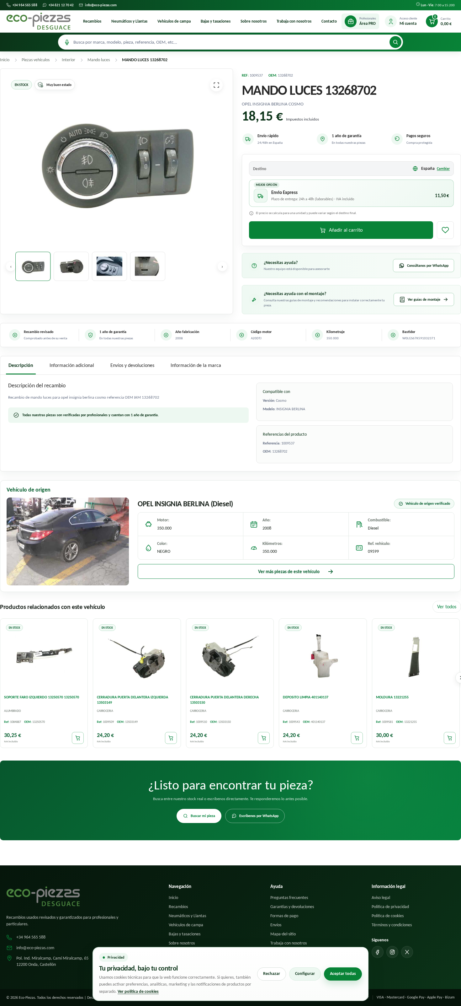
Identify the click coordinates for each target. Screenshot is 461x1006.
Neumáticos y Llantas (129, 21)
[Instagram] (392, 952)
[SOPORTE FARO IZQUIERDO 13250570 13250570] (43, 656)
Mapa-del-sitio (283, 934)
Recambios (92, 21)
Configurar (305, 973)
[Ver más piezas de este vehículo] (68, 541)
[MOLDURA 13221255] (415, 656)
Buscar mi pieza (203, 816)
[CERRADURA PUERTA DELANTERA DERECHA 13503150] (229, 656)
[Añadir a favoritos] (445, 230)
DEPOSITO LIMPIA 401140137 (305, 697)
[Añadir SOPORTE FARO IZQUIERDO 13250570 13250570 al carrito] (78, 738)
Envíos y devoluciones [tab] (132, 365)
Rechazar (271, 973)
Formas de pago (284, 915)
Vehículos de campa (174, 21)
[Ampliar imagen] (216, 85)
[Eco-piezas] (38, 21)
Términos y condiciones (392, 925)
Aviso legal (381, 897)
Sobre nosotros (254, 21)
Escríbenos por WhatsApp (258, 816)
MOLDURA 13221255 (392, 697)
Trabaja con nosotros (294, 21)
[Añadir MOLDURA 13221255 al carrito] (450, 738)
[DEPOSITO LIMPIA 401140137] (322, 656)
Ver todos (446, 607)
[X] (407, 952)
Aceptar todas (343, 973)
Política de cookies (388, 915)
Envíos (275, 925)
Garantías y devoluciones (292, 906)
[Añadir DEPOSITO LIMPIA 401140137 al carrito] (357, 738)
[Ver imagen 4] (147, 266)
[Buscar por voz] (66, 42)
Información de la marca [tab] (196, 365)
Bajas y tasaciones (215, 21)
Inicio (173, 897)
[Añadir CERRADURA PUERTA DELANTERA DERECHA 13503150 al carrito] (264, 738)
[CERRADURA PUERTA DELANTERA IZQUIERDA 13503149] (136, 656)
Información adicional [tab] (72, 365)
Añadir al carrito (346, 230)
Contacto (329, 21)
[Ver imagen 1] (32, 266)
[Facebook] (378, 952)
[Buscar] (395, 42)
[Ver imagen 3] (109, 266)
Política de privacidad (390, 906)
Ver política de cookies (138, 991)
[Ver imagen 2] (71, 266)
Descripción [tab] (20, 365)
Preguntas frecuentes (289, 897)
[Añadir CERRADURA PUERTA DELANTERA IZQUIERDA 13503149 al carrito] (171, 738)
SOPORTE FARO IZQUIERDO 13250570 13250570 (41, 697)
